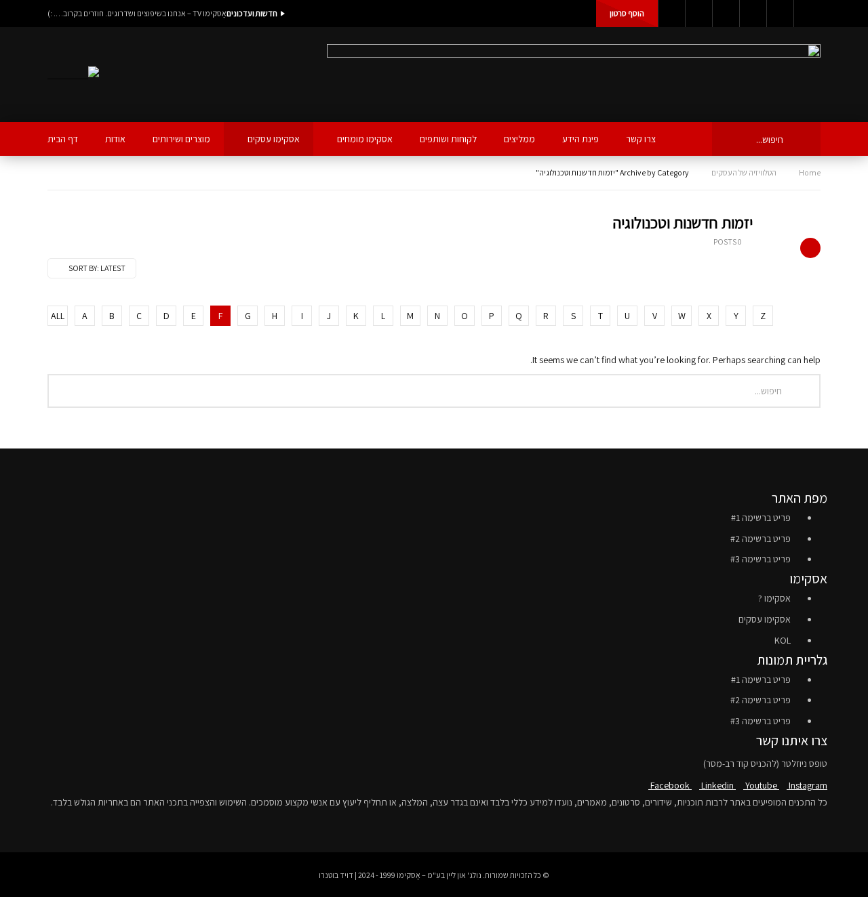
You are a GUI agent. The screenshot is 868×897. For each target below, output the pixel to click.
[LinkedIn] (698, 13)
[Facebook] (671, 13)
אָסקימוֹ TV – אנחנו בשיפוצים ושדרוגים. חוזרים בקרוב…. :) (136, 13)
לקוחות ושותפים (448, 139)
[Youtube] (725, 13)
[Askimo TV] (73, 74)
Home (810, 172)
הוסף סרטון (627, 13)
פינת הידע (580, 139)
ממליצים (519, 139)
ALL (57, 316)
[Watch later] (779, 13)
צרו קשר (641, 139)
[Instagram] (752, 13)
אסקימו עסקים (274, 139)
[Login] (807, 13)
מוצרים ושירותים (181, 139)
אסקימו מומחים (365, 139)
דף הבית (62, 139)
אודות (115, 139)
